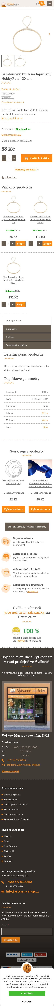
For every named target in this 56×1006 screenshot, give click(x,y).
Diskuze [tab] (10, 337)
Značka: (10, 89)
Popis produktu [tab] (13, 320)
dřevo (45, 420)
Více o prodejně (10, 771)
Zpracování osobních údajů (16, 819)
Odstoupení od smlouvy (15, 804)
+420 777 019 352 (19, 882)
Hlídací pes (11, 177)
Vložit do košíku (39, 158)
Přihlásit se (11, 939)
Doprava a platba (12, 794)
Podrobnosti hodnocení (12, 102)
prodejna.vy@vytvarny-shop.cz (23, 764)
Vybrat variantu (13, 509)
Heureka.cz (32, 591)
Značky (7, 856)
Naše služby (9, 851)
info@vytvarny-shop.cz (22, 891)
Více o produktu (10, 118)
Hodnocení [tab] (11, 329)
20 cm (45, 413)
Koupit (20, 243)
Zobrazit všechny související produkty (27, 526)
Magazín (8, 836)
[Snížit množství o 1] (4, 158)
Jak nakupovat (11, 799)
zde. (44, 987)
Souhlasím (28, 993)
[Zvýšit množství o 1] (14, 158)
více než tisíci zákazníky (24, 612)
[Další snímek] (49, 34)
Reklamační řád (11, 809)
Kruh (45, 427)
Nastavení (26, 1001)
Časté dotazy (10, 846)
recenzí (21, 640)
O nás (6, 841)
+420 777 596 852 (16, 760)
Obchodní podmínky (13, 814)
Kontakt (8, 861)
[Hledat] (37, 3)
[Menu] (49, 3)
